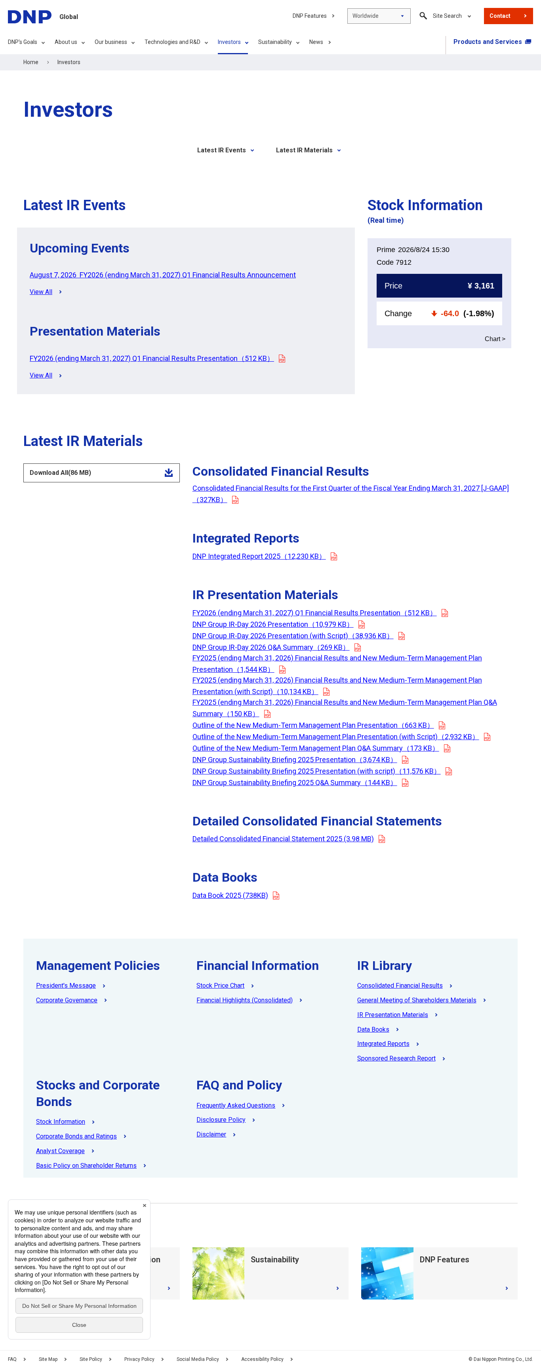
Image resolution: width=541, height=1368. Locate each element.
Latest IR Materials (304, 150)
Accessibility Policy (262, 1359)
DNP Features (310, 16)
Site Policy (91, 1359)
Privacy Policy (139, 1359)
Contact (500, 16)
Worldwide (365, 16)
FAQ (12, 1359)
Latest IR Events (221, 150)
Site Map (48, 1359)
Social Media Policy (198, 1359)
